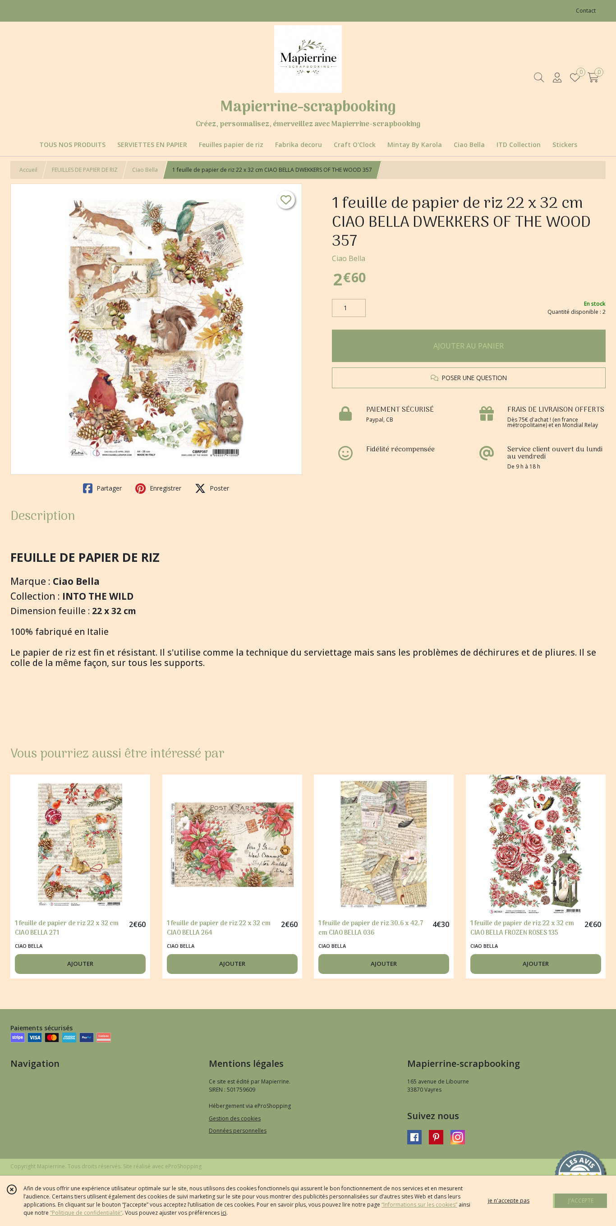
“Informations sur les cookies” (419, 1204)
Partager (108, 488)
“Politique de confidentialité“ (86, 1213)
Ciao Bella (145, 170)
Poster (218, 488)
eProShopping (183, 1166)
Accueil (28, 170)
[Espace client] (557, 77)
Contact (586, 10)
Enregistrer (164, 488)
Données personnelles (238, 1130)
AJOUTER (80, 964)
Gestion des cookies (235, 1118)
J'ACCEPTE (580, 1200)
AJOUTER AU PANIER (468, 346)
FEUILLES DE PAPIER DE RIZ (85, 170)
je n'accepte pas (508, 1200)
